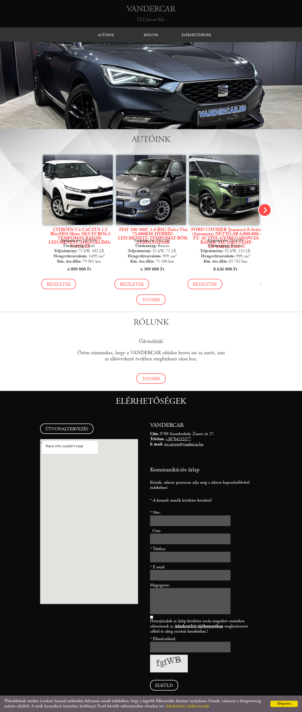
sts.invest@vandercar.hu (183, 444)
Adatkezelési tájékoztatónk (187, 706)
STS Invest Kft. (151, 13)
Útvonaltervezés (66, 429)
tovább (151, 300)
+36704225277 (178, 439)
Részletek (58, 284)
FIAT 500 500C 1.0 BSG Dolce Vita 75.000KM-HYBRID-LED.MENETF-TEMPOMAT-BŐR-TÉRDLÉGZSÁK (153, 236)
